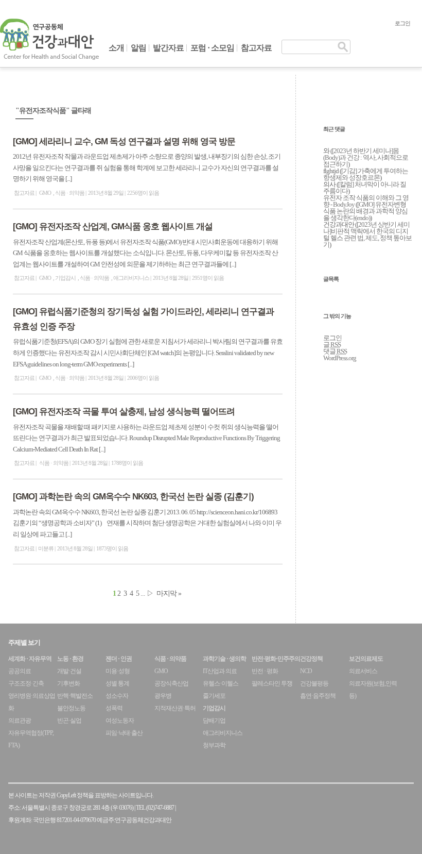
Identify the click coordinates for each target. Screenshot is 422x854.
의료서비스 (363, 671)
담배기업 (214, 720)
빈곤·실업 (69, 720)
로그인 (402, 23)
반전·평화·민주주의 (276, 658)
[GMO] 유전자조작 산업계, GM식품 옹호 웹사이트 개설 (113, 226)
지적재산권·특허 (175, 708)
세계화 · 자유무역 (29, 658)
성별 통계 (117, 683)
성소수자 (117, 695)
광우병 (162, 695)
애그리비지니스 (131, 278)
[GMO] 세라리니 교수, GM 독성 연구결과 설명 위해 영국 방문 (124, 141)
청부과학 (214, 745)
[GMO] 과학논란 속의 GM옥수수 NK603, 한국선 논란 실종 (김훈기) (133, 496)
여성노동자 (120, 720)
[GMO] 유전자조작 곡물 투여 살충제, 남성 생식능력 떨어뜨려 (124, 411)
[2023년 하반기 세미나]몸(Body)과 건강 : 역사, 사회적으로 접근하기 (365, 157)
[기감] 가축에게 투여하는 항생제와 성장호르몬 (365, 174)
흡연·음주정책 (318, 695)
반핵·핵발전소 (75, 695)
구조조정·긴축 (26, 683)
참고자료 (256, 47)
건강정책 (311, 658)
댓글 (335, 351)
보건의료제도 (366, 658)
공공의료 (19, 671)
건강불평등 (314, 683)
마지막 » (168, 593)
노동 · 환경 (70, 658)
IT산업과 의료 (220, 671)
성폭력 (114, 708)
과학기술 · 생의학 (224, 658)
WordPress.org (339, 358)
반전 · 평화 (265, 671)
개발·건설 (69, 671)
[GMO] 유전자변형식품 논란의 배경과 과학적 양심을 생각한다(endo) (365, 211)
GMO (45, 193)
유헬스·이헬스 (220, 683)
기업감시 (65, 278)
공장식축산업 (171, 683)
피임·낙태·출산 (124, 732)
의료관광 (19, 720)
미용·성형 (118, 671)
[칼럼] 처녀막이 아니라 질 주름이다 (364, 187)
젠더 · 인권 (119, 658)
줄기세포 (214, 695)
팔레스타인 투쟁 (272, 683)
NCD (306, 671)
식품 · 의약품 (69, 193)
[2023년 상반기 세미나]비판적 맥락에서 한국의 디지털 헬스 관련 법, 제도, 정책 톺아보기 (367, 234)
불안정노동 (71, 708)
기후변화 (68, 683)
